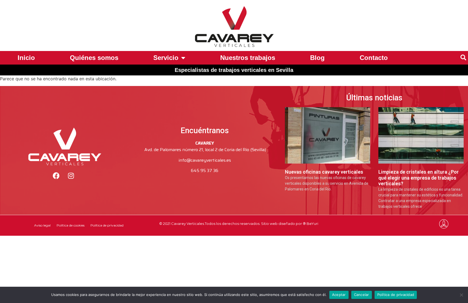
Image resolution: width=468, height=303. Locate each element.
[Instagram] (71, 176)
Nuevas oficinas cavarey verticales (324, 172)
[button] (463, 57)
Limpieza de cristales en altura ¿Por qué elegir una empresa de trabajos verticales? (418, 177)
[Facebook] (56, 176)
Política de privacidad (106, 225)
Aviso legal (42, 225)
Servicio (165, 57)
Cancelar (361, 294)
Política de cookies (70, 225)
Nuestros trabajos (247, 57)
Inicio (26, 57)
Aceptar (339, 294)
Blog (317, 57)
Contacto (374, 57)
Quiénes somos (94, 57)
